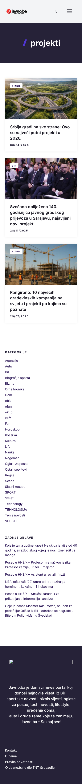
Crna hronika (14, 389)
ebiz (8, 401)
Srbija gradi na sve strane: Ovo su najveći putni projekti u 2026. (40, 133)
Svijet (9, 498)
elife (8, 418)
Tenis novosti (15, 515)
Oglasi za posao (16, 464)
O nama (11, 756)
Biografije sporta (17, 378)
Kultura (10, 441)
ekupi (9, 412)
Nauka (9, 452)
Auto (8, 366)
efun (8, 406)
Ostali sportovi (16, 469)
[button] (55, 11)
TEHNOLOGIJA (16, 510)
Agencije (11, 361)
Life (8, 447)
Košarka (11, 435)
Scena (9, 481)
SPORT (10, 492)
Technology (13, 504)
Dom (8, 395)
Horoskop (12, 429)
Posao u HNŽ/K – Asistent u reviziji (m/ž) (35, 574)
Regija (9, 475)
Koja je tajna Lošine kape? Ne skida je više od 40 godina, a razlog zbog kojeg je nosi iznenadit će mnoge (41, 550)
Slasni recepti (15, 487)
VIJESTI (11, 521)
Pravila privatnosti (19, 762)
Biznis (16, 86)
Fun (8, 424)
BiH (14, 165)
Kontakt (11, 750)
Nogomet (12, 458)
